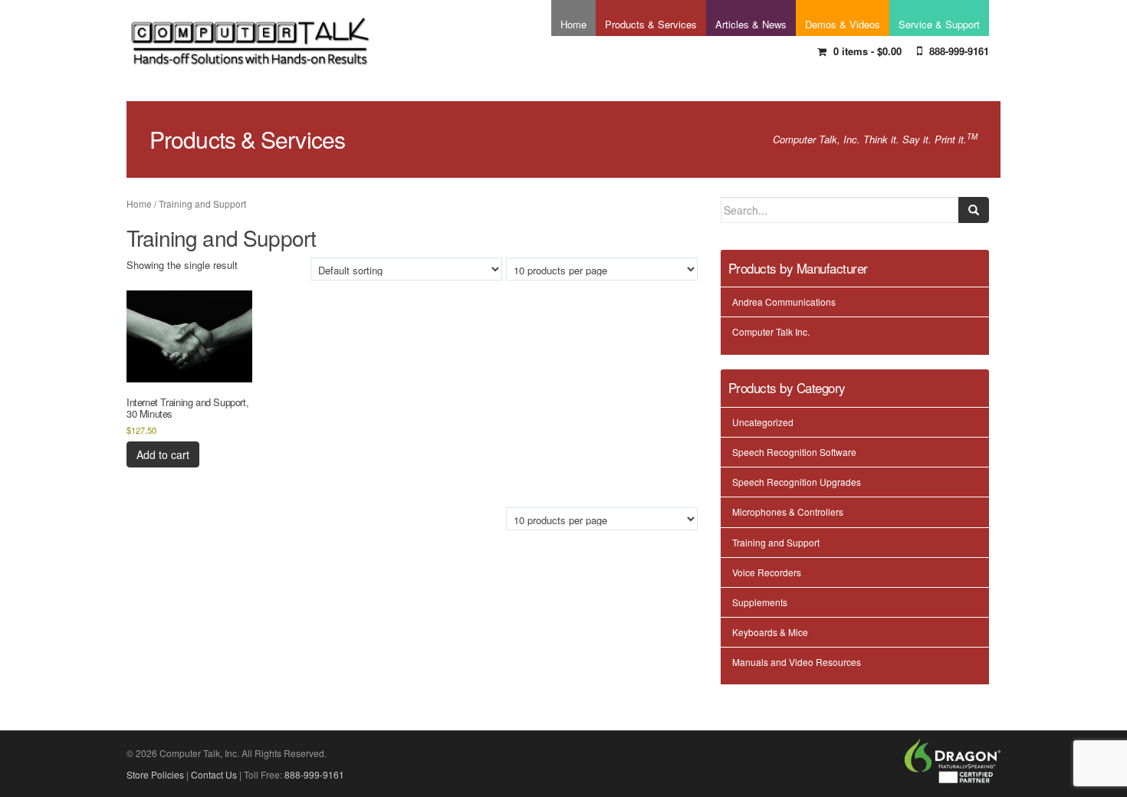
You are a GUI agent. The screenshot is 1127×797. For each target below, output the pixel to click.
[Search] (973, 210)
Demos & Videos (842, 24)
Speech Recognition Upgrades (796, 481)
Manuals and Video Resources (796, 661)
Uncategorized (763, 421)
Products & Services (651, 24)
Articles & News (751, 24)
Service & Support (939, 24)
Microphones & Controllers (787, 511)
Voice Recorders (766, 572)
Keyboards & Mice (770, 631)
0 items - (866, 51)
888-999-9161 (957, 51)
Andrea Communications (784, 301)
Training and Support (776, 542)
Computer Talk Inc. (771, 331)
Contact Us (214, 774)
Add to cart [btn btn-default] (162, 454)
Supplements (759, 601)
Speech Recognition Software (794, 451)
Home (573, 24)
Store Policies (155, 774)
